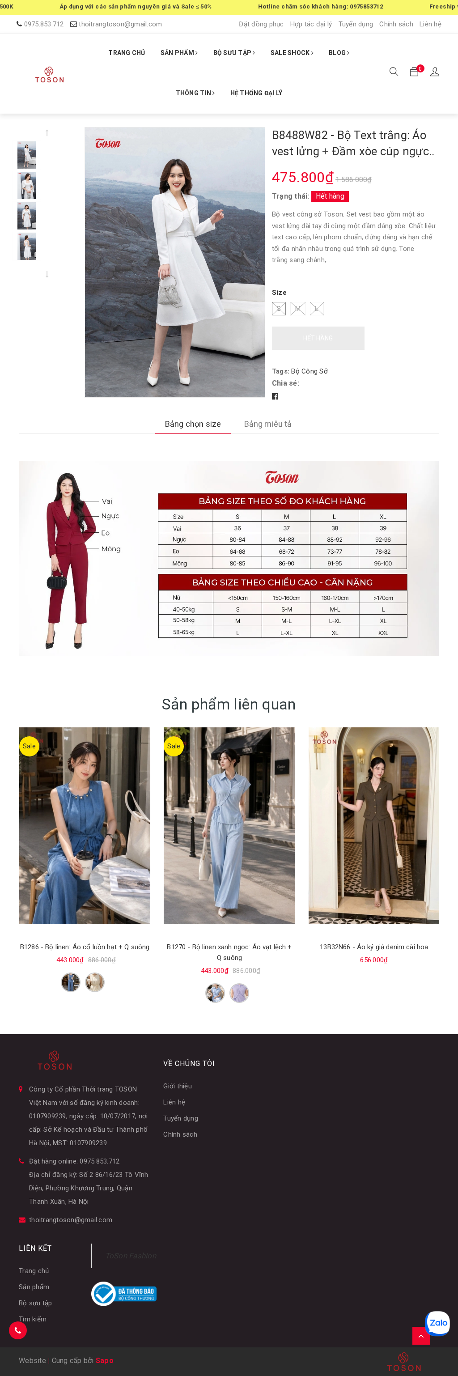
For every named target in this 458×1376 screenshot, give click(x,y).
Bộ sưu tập (35, 1303)
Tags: (282, 371)
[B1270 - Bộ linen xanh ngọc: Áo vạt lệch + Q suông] (229, 825)
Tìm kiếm (33, 1319)
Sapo (105, 1360)
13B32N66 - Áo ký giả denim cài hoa (374, 947)
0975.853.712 (44, 24)
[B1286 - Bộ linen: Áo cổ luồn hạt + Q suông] (84, 825)
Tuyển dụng (356, 24)
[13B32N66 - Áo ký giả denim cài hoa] (374, 825)
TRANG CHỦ (126, 52)
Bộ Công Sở (309, 371)
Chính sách (396, 24)
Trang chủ (34, 1271)
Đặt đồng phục (261, 24)
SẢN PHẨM (178, 52)
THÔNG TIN (194, 93)
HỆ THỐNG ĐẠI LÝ (256, 93)
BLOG (338, 52)
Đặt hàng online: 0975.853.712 (74, 1161)
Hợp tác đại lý (311, 24)
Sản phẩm (34, 1287)
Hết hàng (318, 338)
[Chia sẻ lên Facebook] (275, 396)
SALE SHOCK (291, 52)
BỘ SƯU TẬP (233, 52)
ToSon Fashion (130, 1255)
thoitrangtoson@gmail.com (120, 24)
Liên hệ (430, 24)
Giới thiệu (177, 1086)
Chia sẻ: (285, 383)
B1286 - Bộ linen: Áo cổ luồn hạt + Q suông (84, 947)
